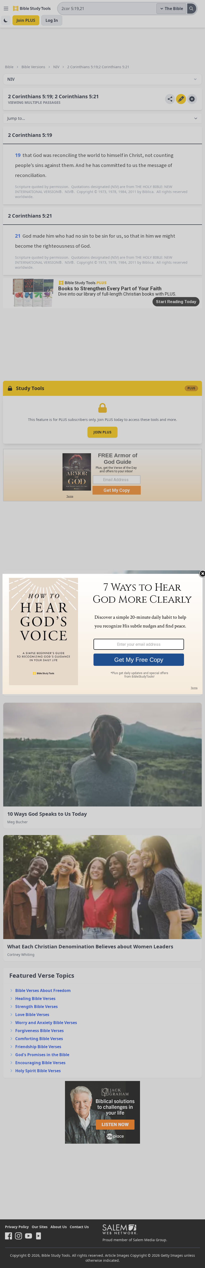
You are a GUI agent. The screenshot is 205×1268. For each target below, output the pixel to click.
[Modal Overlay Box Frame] (102, 634)
